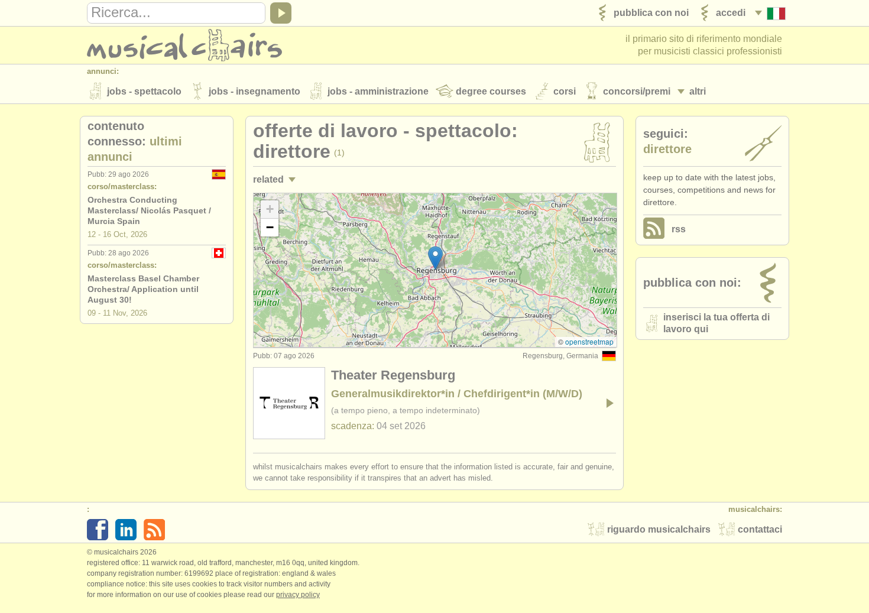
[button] (435, 258)
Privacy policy (298, 595)
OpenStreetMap (589, 341)
